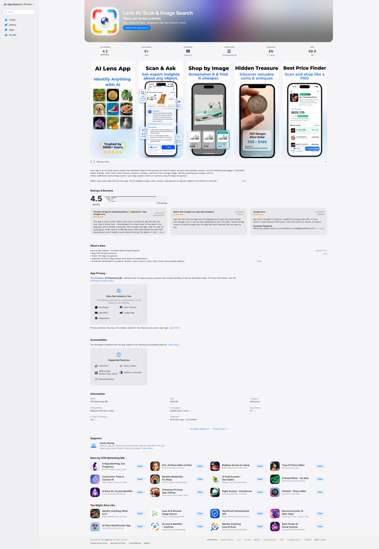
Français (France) (270, 540)
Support (147, 543)
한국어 (282, 540)
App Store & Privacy (118, 543)
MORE (162, 232)
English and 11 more (179, 410)
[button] (19, 20)
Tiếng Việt (307, 540)
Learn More (174, 328)
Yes (92, 419)
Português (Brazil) (294, 540)
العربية (239, 540)
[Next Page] (330, 109)
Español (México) (227, 540)
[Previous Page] (87, 109)
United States (212, 540)
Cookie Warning (135, 543)
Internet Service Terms (98, 543)
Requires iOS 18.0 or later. (102, 410)
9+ (251, 410)
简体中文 (257, 540)
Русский (247, 540)
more (244, 181)
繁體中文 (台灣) (320, 540)
